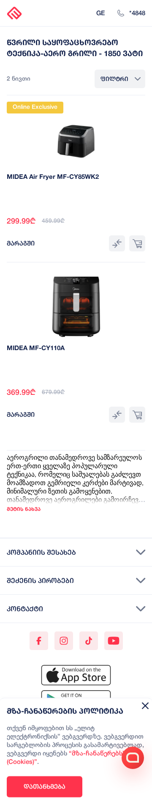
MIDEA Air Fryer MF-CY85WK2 (53, 177)
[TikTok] (88, 640)
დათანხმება (44, 786)
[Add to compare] (117, 243)
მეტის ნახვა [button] (24, 509)
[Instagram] (63, 640)
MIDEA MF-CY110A (36, 348)
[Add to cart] (137, 243)
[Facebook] (39, 640)
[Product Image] (76, 135)
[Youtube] (113, 640)
